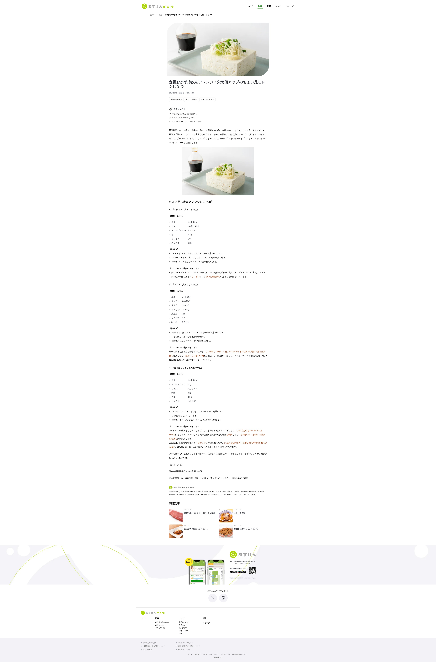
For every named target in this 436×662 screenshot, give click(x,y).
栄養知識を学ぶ (176, 99)
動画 (269, 6)
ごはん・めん (183, 631)
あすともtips (159, 625)
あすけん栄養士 (191, 99)
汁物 (180, 633)
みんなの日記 (160, 628)
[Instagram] (223, 598)
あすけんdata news (162, 622)
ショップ (289, 6)
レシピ (278, 6)
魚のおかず (183, 628)
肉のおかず (183, 625)
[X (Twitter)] (212, 598)
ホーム (250, 6)
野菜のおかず (183, 622)
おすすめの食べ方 (207, 99)
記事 (260, 6)
